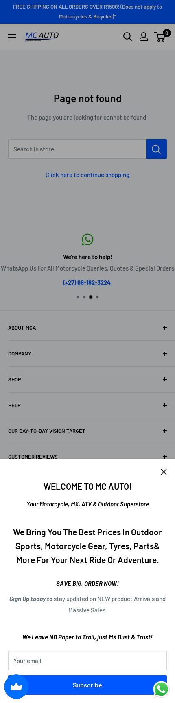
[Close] (164, 471)
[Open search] (127, 36)
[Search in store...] (156, 149)
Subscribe (87, 685)
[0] (160, 37)
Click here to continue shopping (87, 174)
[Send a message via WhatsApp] (161, 689)
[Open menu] (12, 37)
